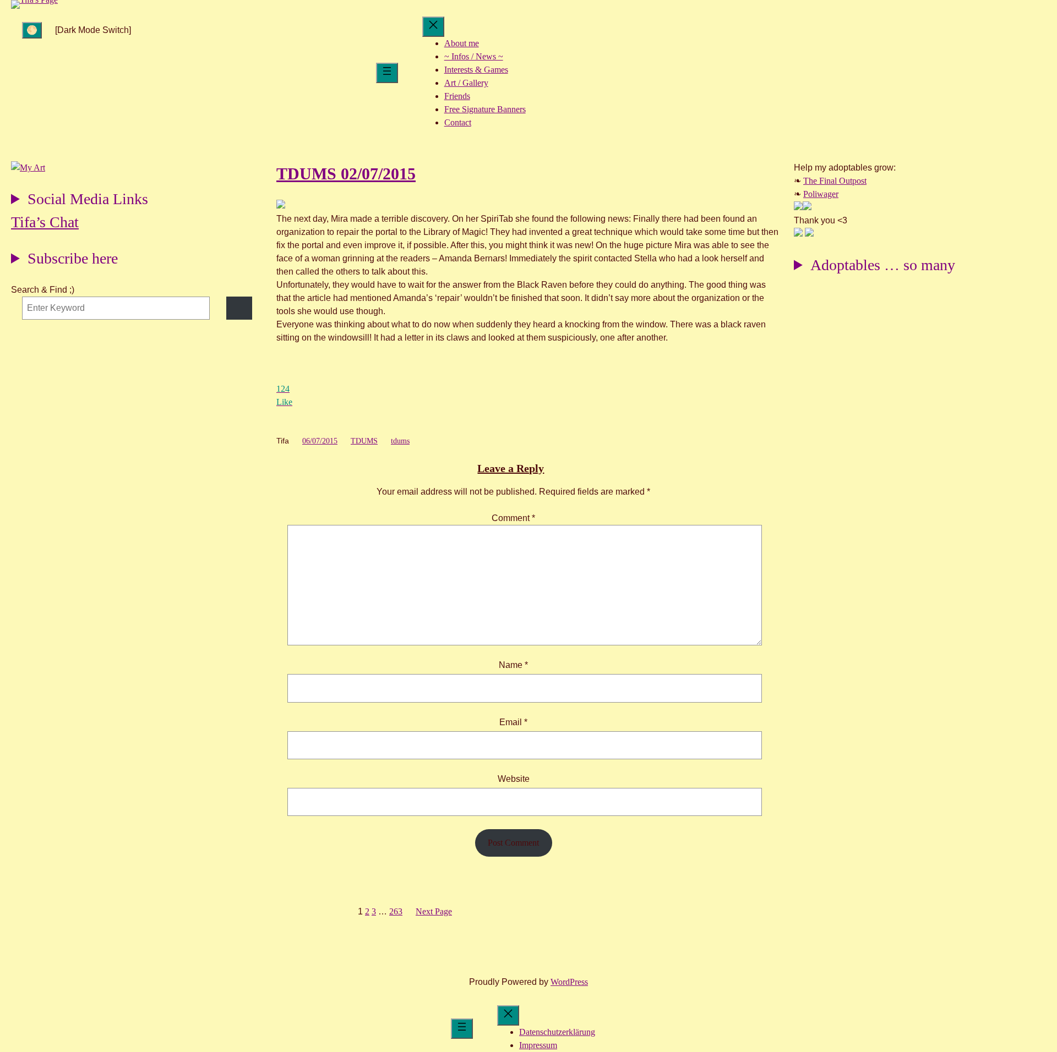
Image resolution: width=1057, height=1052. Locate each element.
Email (513, 722)
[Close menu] (433, 27)
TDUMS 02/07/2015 (346, 174)
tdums (400, 441)
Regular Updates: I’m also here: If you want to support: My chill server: (79, 200)
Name (513, 665)
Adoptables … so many (882, 264)
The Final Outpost (835, 180)
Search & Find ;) (42, 289)
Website (514, 778)
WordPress (569, 982)
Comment (513, 518)
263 (395, 911)
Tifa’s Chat (45, 222)
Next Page (434, 911)
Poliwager (820, 194)
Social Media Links (88, 198)
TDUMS (364, 441)
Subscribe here (73, 258)
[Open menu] (387, 73)
